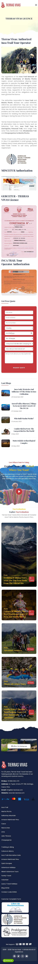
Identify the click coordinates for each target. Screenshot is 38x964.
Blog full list (5, 888)
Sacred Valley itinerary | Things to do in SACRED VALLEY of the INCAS (24, 406)
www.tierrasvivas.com (16, 793)
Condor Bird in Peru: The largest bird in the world (24, 430)
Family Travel (6, 876)
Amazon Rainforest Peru (10, 820)
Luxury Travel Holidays (9, 884)
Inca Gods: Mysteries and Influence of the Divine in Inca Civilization (24, 391)
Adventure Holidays (13, 650)
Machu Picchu (6, 811)
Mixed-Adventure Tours (15, 684)
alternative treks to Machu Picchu (17, 124)
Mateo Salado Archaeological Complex (24, 442)
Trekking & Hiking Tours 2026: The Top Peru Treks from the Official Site (15, 580)
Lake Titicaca (6, 836)
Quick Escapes (6, 863)
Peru (5, 575)
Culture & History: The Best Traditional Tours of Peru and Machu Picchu (15, 614)
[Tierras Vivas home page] (10, 5)
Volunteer (5, 880)
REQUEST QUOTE (19, 368)
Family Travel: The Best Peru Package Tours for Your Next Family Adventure (15, 713)
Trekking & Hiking (7, 847)
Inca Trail (24, 83)
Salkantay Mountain (8, 815)
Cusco (3, 824)
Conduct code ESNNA (9, 892)
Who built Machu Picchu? (24, 418)
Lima (3, 832)
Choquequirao (6, 840)
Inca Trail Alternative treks (11, 855)
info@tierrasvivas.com (15, 790)
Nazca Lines (5, 828)
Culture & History (7, 851)
